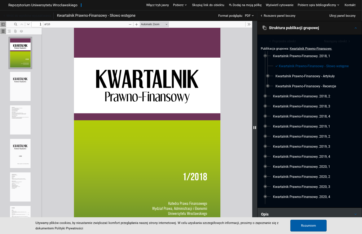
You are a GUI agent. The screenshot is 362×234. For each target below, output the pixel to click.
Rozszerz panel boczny (279, 16)
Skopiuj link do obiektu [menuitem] (208, 5)
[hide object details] (254, 127)
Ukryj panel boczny (342, 16)
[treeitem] (309, 71)
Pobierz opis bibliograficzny (317, 5)
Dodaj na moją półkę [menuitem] (247, 5)
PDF (248, 16)
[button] (309, 28)
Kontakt (350, 5)
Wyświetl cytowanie (279, 5)
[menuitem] (302, 56)
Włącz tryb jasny (157, 5)
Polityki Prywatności (69, 228)
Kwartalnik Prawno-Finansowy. (311, 48)
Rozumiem (308, 226)
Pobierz (178, 5)
